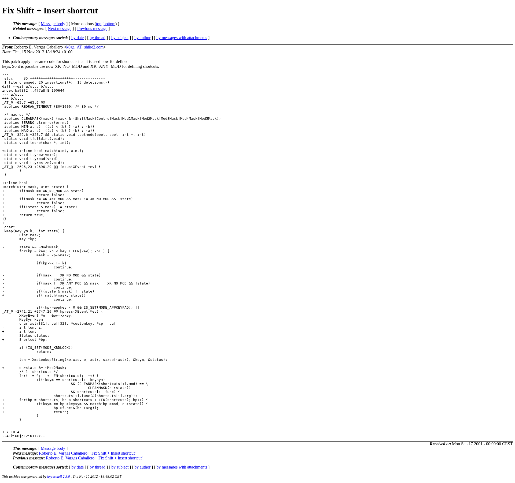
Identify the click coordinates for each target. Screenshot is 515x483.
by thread (97, 37)
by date (77, 37)
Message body (53, 23)
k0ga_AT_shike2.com (85, 47)
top (98, 23)
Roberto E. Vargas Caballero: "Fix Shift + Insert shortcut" (88, 453)
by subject (119, 37)
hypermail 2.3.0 (58, 476)
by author (142, 37)
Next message (59, 28)
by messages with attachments (181, 37)
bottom (109, 23)
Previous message (92, 28)
